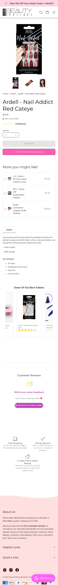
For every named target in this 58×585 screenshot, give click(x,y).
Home (5, 94)
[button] (41, 12)
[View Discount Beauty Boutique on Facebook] (17, 570)
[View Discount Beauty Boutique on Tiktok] (11, 570)
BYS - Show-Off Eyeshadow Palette (19, 193)
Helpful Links (11, 547)
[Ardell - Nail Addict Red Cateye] (15, 83)
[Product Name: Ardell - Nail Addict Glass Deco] (29, 314)
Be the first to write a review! (29, 405)
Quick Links (10, 557)
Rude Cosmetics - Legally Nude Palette (19, 208)
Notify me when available (29, 152)
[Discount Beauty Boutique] (17, 12)
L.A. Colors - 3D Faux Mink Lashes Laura (20, 179)
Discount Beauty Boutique (18, 577)
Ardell (13, 94)
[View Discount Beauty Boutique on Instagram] (5, 570)
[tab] (9, 230)
